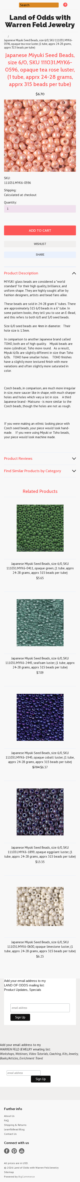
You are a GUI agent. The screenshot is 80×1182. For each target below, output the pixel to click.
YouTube (21, 1151)
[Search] (16, 4)
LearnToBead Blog (14, 1129)
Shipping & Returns (15, 1124)
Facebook (6, 1151)
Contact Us (10, 1133)
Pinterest (14, 1151)
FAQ (6, 1120)
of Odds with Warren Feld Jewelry (40, 21)
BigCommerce (26, 1176)
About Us (9, 1116)
